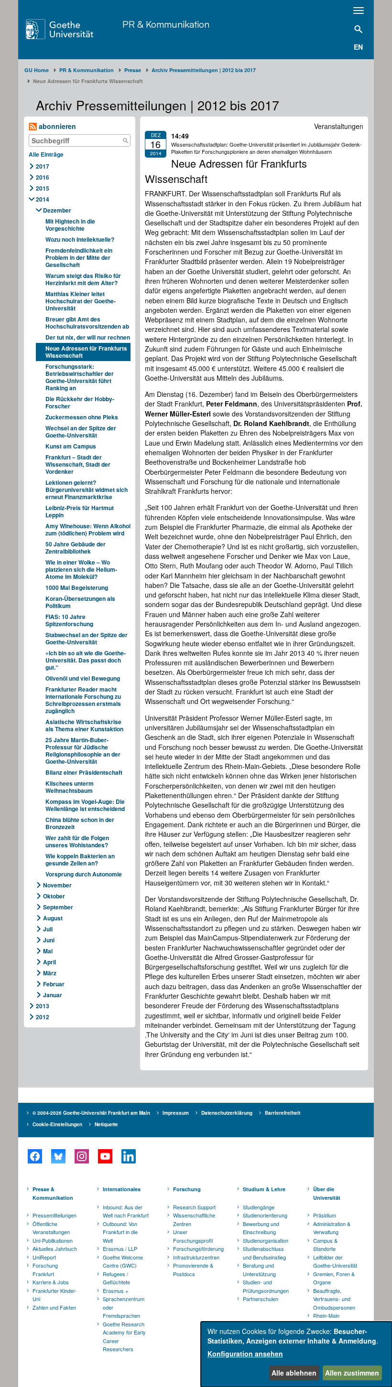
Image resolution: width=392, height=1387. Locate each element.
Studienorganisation (265, 1240)
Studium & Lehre (264, 1189)
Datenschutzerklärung (226, 1113)
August (53, 918)
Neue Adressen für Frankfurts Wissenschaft (86, 352)
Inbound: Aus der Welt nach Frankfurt (126, 1211)
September (58, 907)
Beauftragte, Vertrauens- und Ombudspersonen (334, 1299)
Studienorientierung (265, 1215)
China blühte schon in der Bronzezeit (79, 823)
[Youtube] (105, 1156)
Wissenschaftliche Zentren (194, 1219)
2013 (42, 1006)
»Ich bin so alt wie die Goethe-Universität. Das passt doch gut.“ (85, 660)
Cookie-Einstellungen (57, 1124)
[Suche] (125, 140)
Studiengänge (258, 1207)
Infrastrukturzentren (196, 1257)
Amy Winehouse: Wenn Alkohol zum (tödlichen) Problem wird (88, 529)
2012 (42, 1017)
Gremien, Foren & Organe (334, 1278)
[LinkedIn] (128, 1156)
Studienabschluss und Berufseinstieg (264, 1253)
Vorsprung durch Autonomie (83, 874)
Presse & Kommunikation (53, 1193)
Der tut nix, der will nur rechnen (87, 337)
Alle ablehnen (294, 1372)
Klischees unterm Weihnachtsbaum (69, 787)
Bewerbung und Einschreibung (261, 1228)
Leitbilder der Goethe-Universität (335, 1261)
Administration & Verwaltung (331, 1228)
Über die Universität (326, 1193)
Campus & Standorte (325, 1245)
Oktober (54, 896)
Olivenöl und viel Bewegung (82, 678)
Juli (48, 929)
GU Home (36, 70)
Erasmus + (115, 1290)
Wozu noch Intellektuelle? (79, 239)
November (57, 885)
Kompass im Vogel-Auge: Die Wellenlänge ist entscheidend (85, 805)
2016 (42, 177)
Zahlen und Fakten (54, 1307)
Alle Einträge (46, 154)
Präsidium (324, 1215)
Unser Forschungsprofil (193, 1236)
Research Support (194, 1207)
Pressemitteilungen (54, 1215)
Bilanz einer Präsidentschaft (83, 772)
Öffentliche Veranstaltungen (51, 1228)
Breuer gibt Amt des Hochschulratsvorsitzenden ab (87, 323)
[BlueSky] (58, 1156)
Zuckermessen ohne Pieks (81, 417)
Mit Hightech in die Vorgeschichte (70, 225)
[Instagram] (81, 1156)
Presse (132, 70)
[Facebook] (34, 1156)
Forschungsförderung (197, 1248)
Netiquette (106, 1124)
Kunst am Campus (70, 446)
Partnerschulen (260, 1298)
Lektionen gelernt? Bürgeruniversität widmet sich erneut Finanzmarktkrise (86, 489)
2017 (42, 166)
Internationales (122, 1189)
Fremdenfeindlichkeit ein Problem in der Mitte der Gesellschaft (78, 257)
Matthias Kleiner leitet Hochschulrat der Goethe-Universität (80, 300)
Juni (48, 940)
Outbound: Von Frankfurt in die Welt (120, 1232)
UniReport (44, 1257)
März (49, 973)
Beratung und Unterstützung (259, 1269)
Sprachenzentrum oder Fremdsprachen (123, 1307)
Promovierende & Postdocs (193, 1269)
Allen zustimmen (352, 1372)
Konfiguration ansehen (245, 1353)
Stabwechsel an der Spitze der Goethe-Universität (86, 638)
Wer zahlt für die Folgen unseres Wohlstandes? (77, 841)
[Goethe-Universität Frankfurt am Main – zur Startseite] (72, 29)
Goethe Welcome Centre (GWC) (123, 1261)
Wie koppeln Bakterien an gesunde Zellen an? (80, 859)
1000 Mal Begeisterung (76, 587)
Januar (52, 995)
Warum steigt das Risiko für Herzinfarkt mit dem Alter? (83, 279)
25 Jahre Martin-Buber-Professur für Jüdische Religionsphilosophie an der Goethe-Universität (82, 751)
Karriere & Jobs (51, 1282)
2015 (42, 188)
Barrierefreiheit (282, 1113)
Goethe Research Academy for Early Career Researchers (124, 1336)
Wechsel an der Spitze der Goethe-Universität (80, 431)
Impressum (176, 1113)
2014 (42, 199)
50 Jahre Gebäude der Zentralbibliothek (75, 547)
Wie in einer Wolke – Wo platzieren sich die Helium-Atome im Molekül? (81, 569)
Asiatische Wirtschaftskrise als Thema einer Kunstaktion (84, 725)
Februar (54, 984)
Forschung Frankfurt (45, 1269)
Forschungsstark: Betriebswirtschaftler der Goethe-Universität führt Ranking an (79, 377)
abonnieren (56, 126)
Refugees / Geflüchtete (116, 1278)
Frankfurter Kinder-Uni (55, 1295)
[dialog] (296, 1354)
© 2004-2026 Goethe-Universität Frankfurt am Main (91, 1113)
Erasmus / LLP (120, 1248)
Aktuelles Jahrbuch (55, 1248)
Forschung (187, 1189)
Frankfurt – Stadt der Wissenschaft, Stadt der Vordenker (77, 464)
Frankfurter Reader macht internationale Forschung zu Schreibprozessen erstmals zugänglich (83, 700)
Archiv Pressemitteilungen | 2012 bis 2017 (204, 70)
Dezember (57, 210)
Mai (48, 951)
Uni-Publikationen (53, 1240)
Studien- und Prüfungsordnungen (266, 1286)
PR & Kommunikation (165, 24)
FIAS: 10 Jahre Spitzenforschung (69, 620)
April (49, 962)
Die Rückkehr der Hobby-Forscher (79, 402)
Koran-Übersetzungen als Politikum (80, 602)
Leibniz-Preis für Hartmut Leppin (79, 511)
